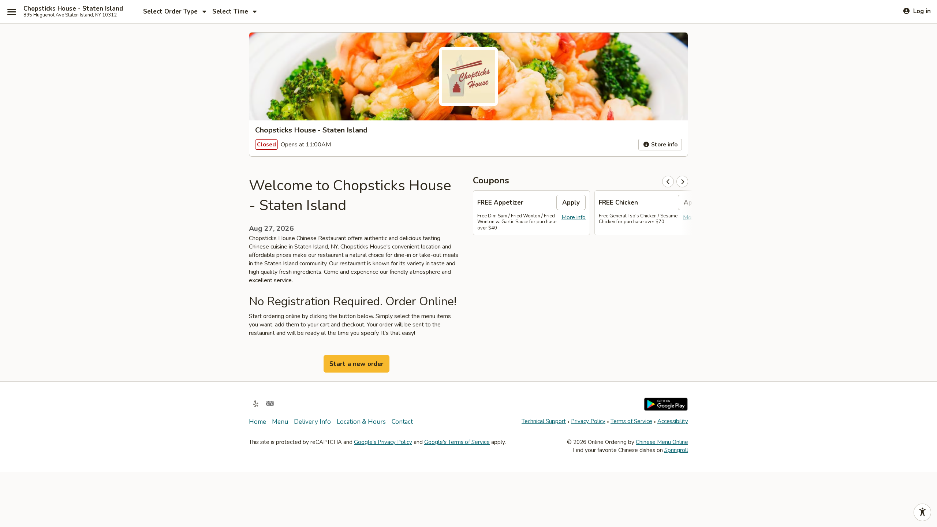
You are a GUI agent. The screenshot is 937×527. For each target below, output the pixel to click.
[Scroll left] (668, 181)
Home (257, 422)
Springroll (676, 450)
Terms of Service (631, 421)
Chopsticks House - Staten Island (73, 8)
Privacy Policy (588, 421)
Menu (280, 422)
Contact (402, 422)
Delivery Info (312, 422)
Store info (663, 144)
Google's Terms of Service (457, 442)
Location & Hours (361, 422)
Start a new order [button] (356, 364)
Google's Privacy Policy (383, 442)
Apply (571, 202)
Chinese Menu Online (662, 442)
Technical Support (544, 421)
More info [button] (573, 217)
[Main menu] (11, 11)
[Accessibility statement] (922, 512)
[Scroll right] (682, 181)
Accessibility (672, 421)
